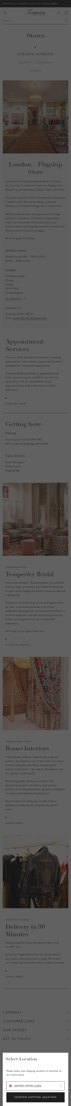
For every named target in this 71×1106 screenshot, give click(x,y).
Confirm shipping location (35, 1097)
